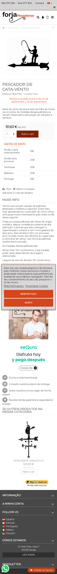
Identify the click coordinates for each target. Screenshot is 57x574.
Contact (39, 3)
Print (8, 189)
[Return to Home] (3, 28)
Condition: (28, 94)
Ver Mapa (28, 554)
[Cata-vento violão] (28, 438)
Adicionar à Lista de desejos (17, 192)
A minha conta (13, 503)
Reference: (7, 94)
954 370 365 (8, 3)
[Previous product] (52, 27)
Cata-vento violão (28, 460)
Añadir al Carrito (43, 570)
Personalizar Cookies (36, 286)
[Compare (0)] (54, 7)
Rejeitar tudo (28, 294)
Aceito (28, 302)
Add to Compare (25, 189)
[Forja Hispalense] (18, 17)
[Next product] (54, 27)
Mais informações (14, 286)
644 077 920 (25, 3)
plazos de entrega (40, 384)
